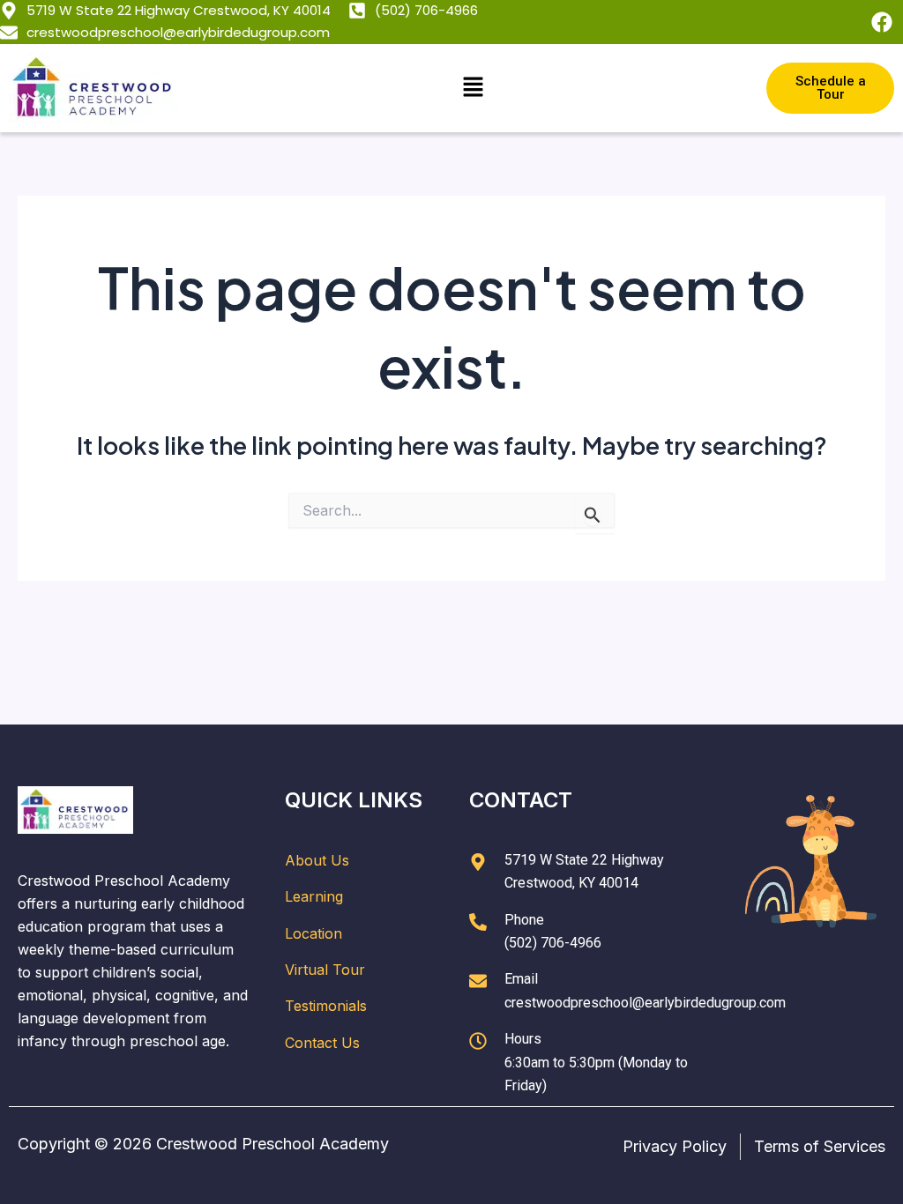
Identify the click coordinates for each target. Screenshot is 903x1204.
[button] (472, 88)
